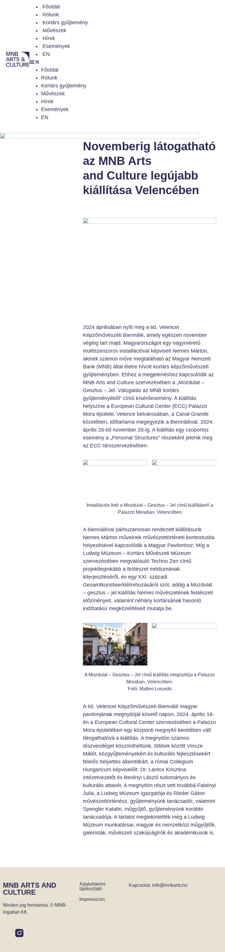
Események (56, 46)
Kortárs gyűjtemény (65, 22)
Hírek (48, 38)
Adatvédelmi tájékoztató (92, 886)
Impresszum (92, 899)
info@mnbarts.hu (170, 885)
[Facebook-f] (7, 933)
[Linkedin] (32, 933)
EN (46, 54)
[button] (125, 62)
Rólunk (50, 15)
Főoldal (51, 7)
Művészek (54, 30)
